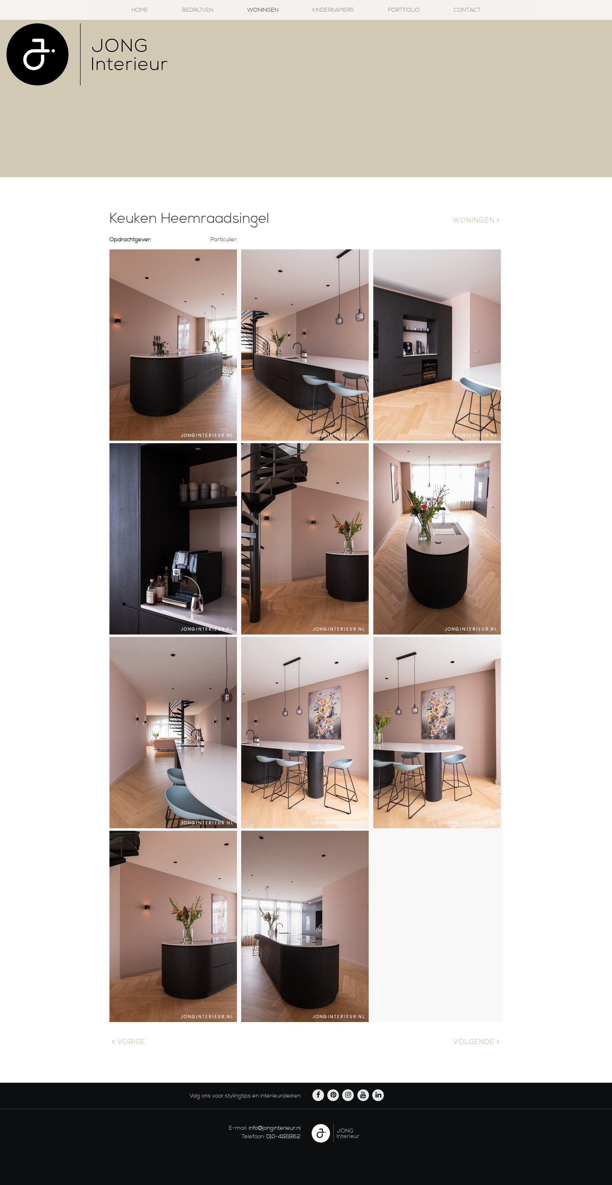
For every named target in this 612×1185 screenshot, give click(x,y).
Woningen (262, 9)
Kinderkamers (333, 9)
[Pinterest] (333, 1095)
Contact (467, 9)
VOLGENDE (475, 1042)
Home (139, 9)
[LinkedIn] (378, 1095)
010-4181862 (283, 1136)
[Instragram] (348, 1095)
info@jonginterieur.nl (275, 1128)
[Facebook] (318, 1095)
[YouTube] (363, 1095)
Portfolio (404, 9)
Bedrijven (197, 9)
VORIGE (130, 1042)
